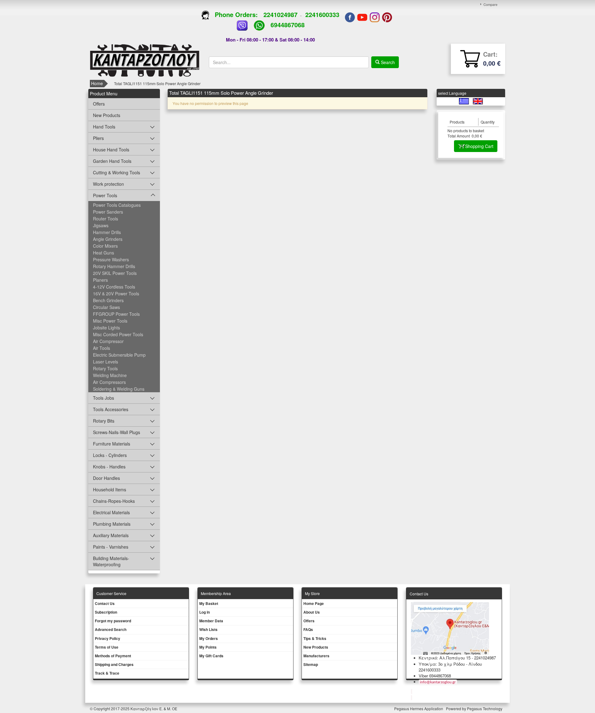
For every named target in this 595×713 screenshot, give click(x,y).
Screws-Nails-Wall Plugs (116, 432)
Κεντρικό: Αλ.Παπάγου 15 (444, 658)
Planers (100, 280)
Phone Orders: (236, 14)
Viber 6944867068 (435, 676)
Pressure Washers (111, 259)
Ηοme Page (313, 603)
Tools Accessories (110, 409)
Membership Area (216, 593)
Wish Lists (208, 629)
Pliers (98, 138)
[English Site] (477, 101)
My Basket (208, 603)
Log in (204, 612)
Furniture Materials (111, 444)
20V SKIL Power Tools (115, 273)
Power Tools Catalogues (117, 205)
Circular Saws (106, 307)
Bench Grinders (108, 300)
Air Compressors (109, 382)
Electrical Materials (111, 512)
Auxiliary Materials (111, 535)
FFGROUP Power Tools (116, 314)
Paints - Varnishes (110, 547)
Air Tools (101, 348)
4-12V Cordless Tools (114, 287)
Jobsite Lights (106, 327)
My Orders (208, 638)
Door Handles (106, 478)
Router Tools (105, 218)
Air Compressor (108, 341)
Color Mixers (105, 246)
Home (97, 83)
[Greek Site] (464, 101)
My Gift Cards (211, 656)
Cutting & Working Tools (116, 172)
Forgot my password (113, 621)
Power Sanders (108, 212)
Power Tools (105, 195)
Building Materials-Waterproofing (111, 561)
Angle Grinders (107, 239)
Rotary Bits (103, 421)
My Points (208, 647)
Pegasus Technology (485, 708)
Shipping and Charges (114, 664)
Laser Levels (105, 362)
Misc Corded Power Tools (118, 334)
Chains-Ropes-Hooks (114, 501)
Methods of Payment (113, 656)
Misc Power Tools (110, 321)
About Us (311, 612)
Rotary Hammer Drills (114, 266)
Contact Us (105, 603)
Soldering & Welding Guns (118, 389)
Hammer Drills (107, 232)
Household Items (109, 489)
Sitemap (310, 664)
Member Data (211, 621)
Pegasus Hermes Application (419, 708)
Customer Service (111, 593)
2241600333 (322, 14)
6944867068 (288, 24)
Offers (99, 104)
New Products (106, 115)
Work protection (108, 184)
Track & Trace (107, 673)
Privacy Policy (107, 638)
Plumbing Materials (111, 524)
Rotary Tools (105, 368)
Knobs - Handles (109, 466)
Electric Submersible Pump (119, 355)
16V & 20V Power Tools (116, 293)
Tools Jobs (103, 398)
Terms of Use (106, 647)
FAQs (308, 629)
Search (387, 62)
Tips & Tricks (314, 638)
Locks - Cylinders (110, 455)
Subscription (106, 612)
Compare (490, 4)
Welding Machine (110, 375)
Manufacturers (316, 656)
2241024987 (280, 14)
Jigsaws (100, 225)
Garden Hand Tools (112, 161)
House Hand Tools (111, 149)
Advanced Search (110, 629)
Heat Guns (103, 253)
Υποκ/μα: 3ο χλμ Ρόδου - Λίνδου (450, 664)
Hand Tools (104, 127)
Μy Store (312, 593)
